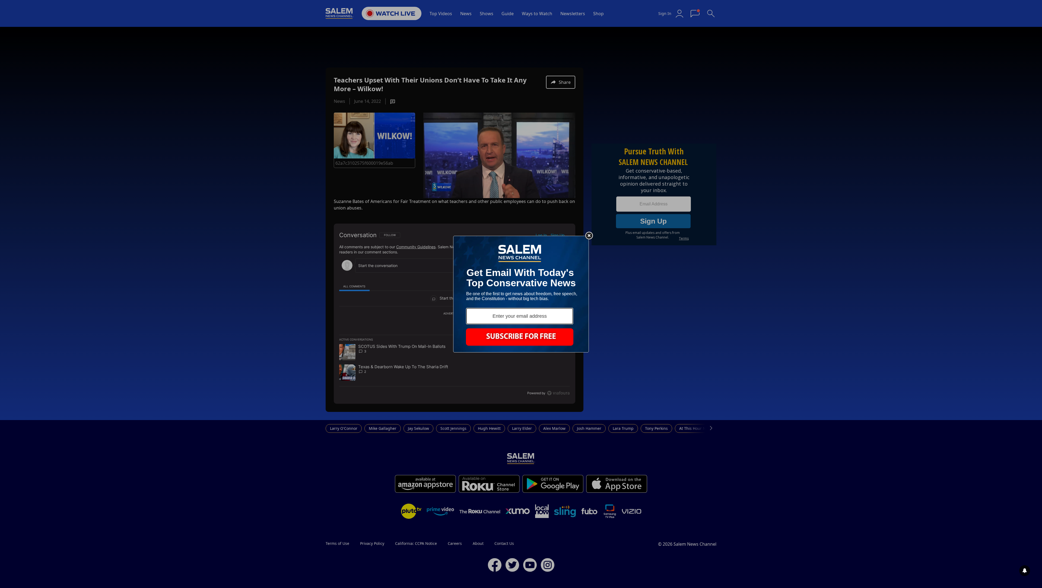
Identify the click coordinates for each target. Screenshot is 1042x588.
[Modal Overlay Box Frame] (521, 294)
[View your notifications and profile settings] (1024, 570)
